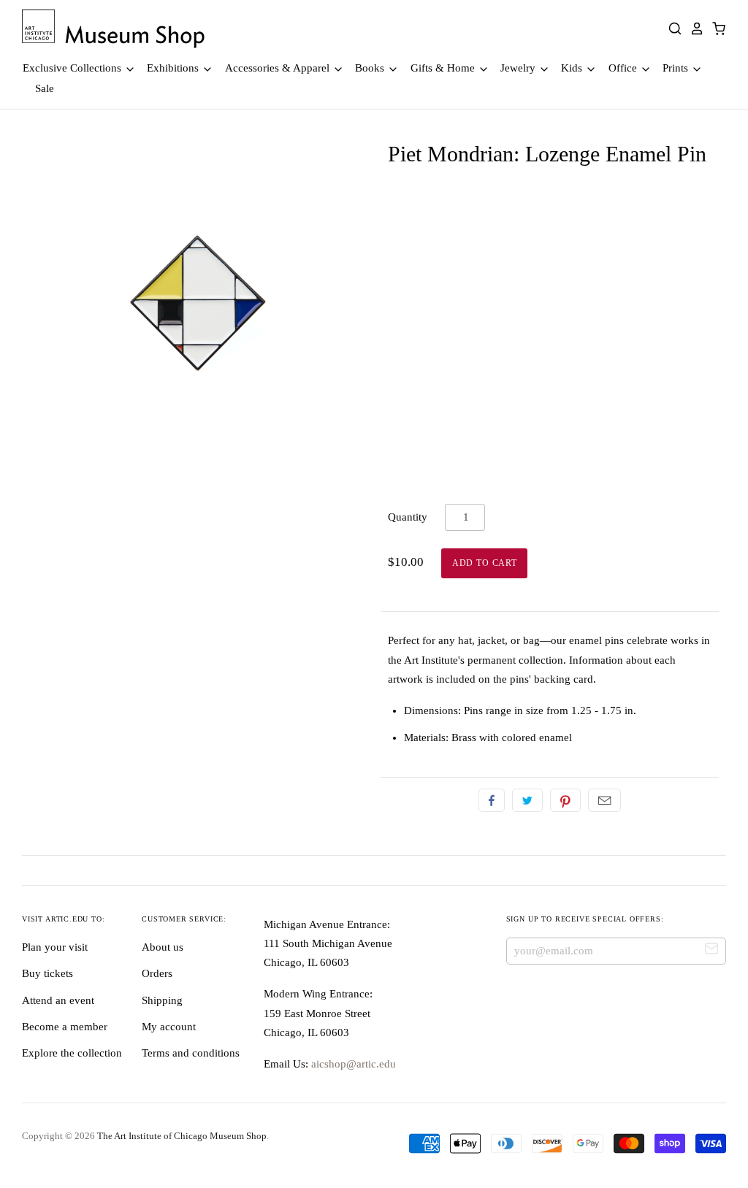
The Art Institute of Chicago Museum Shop (182, 1135)
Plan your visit (55, 947)
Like (491, 800)
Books (371, 68)
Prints (677, 68)
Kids (573, 68)
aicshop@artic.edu (352, 1064)
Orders (157, 973)
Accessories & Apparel (278, 68)
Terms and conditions (191, 1053)
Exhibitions (174, 68)
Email (604, 800)
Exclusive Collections (73, 68)
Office (624, 68)
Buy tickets (47, 973)
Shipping (162, 1000)
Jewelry (519, 68)
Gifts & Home (444, 68)
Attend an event (58, 1000)
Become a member (64, 1026)
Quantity (407, 517)
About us (162, 947)
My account (169, 1026)
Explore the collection (72, 1053)
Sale (44, 88)
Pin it (565, 800)
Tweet (527, 800)
